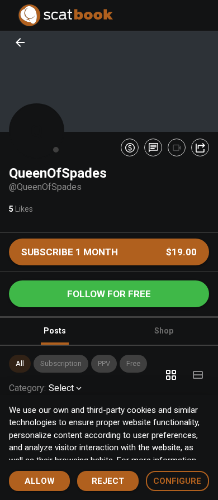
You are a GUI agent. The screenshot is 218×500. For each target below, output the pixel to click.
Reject (108, 481)
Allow (40, 481)
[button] (20, 364)
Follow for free (109, 293)
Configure (177, 481)
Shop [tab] (163, 330)
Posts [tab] (55, 330)
